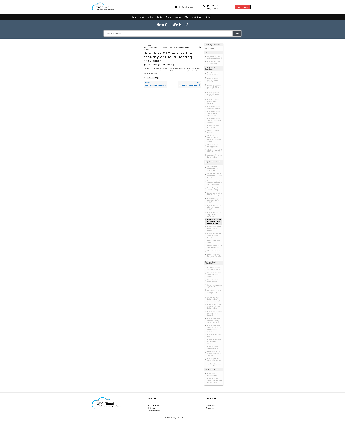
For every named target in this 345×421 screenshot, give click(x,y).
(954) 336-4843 (212, 6)
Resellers (178, 17)
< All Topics (148, 45)
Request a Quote (243, 7)
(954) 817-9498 (212, 8)
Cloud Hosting (153, 78)
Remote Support (197, 17)
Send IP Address (211, 405)
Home (134, 17)
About (142, 17)
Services (150, 17)
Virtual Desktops (153, 405)
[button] (198, 47)
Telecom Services (154, 411)
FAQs (186, 17)
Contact (208, 17)
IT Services (152, 408)
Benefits (159, 17)
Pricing (168, 17)
